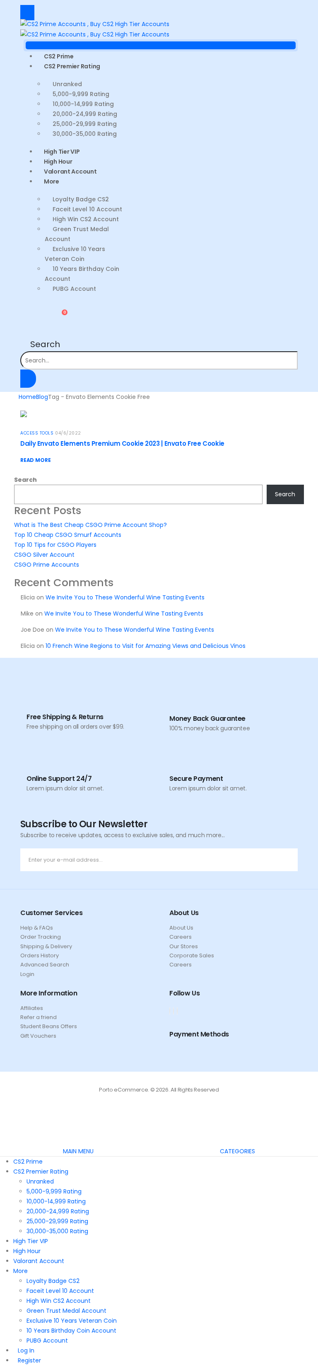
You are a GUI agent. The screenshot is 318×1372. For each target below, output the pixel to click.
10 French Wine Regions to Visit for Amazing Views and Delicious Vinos (146, 646)
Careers (180, 937)
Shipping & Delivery (46, 946)
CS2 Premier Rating (72, 66)
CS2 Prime (28, 1161)
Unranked (67, 84)
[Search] (28, 379)
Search (25, 480)
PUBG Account (74, 289)
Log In (26, 1350)
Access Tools (36, 433)
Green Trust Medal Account (77, 234)
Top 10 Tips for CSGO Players (55, 545)
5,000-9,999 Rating (81, 94)
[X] (173, 1011)
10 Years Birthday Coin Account (82, 274)
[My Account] (27, 316)
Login (27, 974)
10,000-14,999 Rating (83, 104)
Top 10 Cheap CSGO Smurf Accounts (67, 535)
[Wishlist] (39, 316)
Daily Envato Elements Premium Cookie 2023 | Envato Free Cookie (122, 443)
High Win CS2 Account (86, 219)
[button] (40, 344)
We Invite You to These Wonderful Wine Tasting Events (125, 597)
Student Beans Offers (48, 1026)
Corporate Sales (191, 955)
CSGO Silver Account (44, 555)
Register (29, 1360)
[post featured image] (23, 413)
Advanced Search (44, 965)
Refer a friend (38, 1017)
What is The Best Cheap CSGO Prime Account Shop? (90, 525)
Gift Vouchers (38, 1036)
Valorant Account (70, 171)
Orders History (39, 955)
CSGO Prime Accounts (46, 564)
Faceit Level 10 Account (87, 209)
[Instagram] (177, 1011)
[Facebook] (169, 1011)
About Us (181, 928)
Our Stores (183, 946)
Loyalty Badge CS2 (81, 199)
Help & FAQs (36, 928)
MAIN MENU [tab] (78, 1151)
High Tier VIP (30, 1241)
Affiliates (31, 1008)
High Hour (27, 1251)
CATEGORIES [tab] (237, 1151)
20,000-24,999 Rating (85, 114)
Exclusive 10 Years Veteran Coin (75, 254)
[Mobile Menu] (27, 12)
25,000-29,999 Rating (85, 124)
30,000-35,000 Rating (85, 134)
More (51, 181)
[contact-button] (290, 859)
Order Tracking (40, 937)
